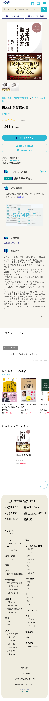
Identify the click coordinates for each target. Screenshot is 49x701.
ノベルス (10, 559)
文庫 (7, 565)
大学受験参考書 (12, 593)
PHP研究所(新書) (21, 98)
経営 (29, 556)
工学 (29, 604)
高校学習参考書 (12, 589)
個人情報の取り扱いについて (24, 679)
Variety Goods (32, 646)
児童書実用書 (12, 612)
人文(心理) (11, 651)
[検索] (44, 9)
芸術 (7, 618)
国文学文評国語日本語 (15, 574)
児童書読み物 (12, 605)
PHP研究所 (15, 160)
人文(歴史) (11, 640)
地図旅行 (29, 631)
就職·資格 (30, 559)
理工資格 (30, 597)
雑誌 (27, 637)
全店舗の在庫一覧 (12, 243)
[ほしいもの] (38, 3)
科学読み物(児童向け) (15, 609)
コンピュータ (31, 610)
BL (8, 547)
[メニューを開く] (45, 3)
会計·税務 (30, 573)
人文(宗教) (11, 644)
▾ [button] (15, 9)
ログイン (21, 197)
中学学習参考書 (12, 586)
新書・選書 (7, 98)
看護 (29, 585)
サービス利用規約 (24, 673)
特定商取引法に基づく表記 (24, 684)
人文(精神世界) (12, 647)
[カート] (32, 3)
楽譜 (8, 624)
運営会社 (24, 667)
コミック (9, 540)
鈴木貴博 (6, 113)
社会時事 (30, 549)
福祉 (29, 588)
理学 (29, 601)
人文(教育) (11, 654)
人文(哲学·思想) (12, 634)
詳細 (42, 172)
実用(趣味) (31, 622)
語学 (27, 540)
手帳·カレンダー (33, 626)
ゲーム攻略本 (12, 550)
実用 (27, 615)
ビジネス (30, 552)
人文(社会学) (11, 637)
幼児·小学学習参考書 (14, 583)
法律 (29, 562)
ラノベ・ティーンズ (14, 543)
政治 (29, 566)
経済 (29, 569)
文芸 (7, 570)
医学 (29, 582)
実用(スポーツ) (32, 619)
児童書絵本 (11, 602)
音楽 (8, 621)
